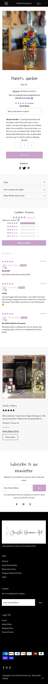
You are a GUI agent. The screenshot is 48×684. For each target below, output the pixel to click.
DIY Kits (5, 561)
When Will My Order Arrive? (14, 195)
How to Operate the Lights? (14, 189)
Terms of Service (8, 632)
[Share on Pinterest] (28, 169)
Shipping (16, 91)
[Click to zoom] (42, 15)
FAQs (6, 182)
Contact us (24, 163)
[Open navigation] (6, 3)
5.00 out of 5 (30, 217)
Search (4, 620)
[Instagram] (23, 504)
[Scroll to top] (42, 678)
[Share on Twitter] (24, 169)
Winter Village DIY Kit (11, 431)
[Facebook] (16, 504)
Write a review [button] (24, 242)
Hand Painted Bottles (9, 565)
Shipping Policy (7, 628)
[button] (21, 103)
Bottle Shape (24, 106)
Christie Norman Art (23, 3)
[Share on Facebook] (20, 169)
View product (10, 437)
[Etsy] (30, 504)
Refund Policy (7, 624)
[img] (7, 261)
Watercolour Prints (9, 569)
